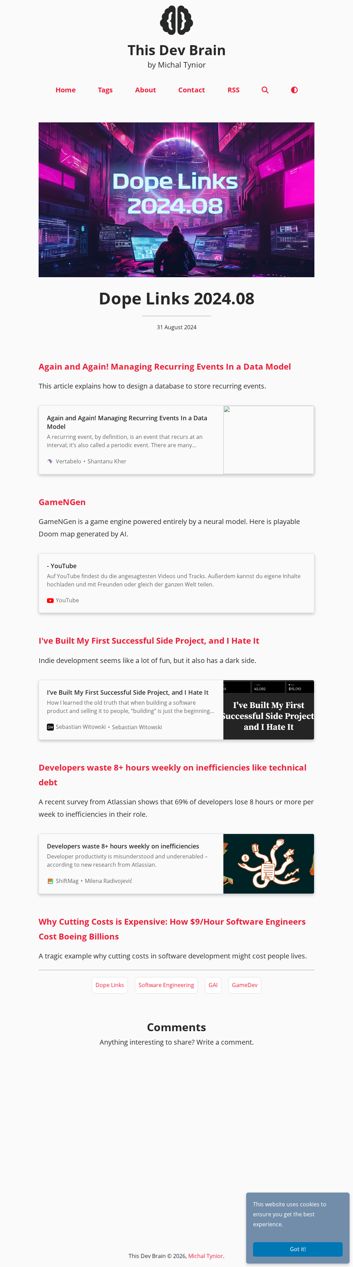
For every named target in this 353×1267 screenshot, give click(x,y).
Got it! (298, 1249)
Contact (191, 89)
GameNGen (62, 501)
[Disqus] (176, 1141)
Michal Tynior (205, 1256)
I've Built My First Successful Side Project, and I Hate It (149, 640)
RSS (234, 89)
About (145, 89)
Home (66, 89)
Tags (105, 89)
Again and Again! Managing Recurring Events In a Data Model (165, 366)
